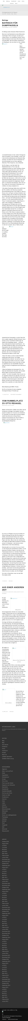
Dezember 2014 (6, 931)
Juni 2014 (4, 943)
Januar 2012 (5, 1001)
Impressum (5, 750)
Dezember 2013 (6, 955)
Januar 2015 (5, 929)
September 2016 (6, 889)
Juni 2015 (4, 919)
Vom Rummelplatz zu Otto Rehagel (12, 402)
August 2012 (5, 987)
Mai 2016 (4, 897)
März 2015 (4, 925)
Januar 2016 (5, 905)
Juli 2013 (4, 965)
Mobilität (4, 813)
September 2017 (6, 865)
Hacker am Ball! (6, 795)
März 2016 (4, 901)
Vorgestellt (4, 825)
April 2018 (4, 851)
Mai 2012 (4, 993)
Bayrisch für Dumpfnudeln (10, 24)
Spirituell (4, 821)
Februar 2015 (5, 927)
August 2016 (5, 891)
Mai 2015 (4, 921)
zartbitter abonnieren (7, 756)
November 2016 (6, 885)
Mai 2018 (4, 849)
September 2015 (6, 913)
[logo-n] (11, 7)
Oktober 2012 (5, 983)
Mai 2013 (4, 969)
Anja (12, 580)
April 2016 (4, 899)
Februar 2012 (5, 999)
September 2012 (6, 985)
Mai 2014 (4, 945)
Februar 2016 (5, 903)
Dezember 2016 (6, 883)
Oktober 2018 (5, 841)
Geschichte (4, 405)
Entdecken (4, 746)
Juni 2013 (4, 967)
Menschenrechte (6, 809)
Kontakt (4, 752)
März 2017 (4, 877)
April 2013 (4, 971)
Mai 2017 (4, 873)
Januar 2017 (5, 881)
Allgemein (4, 769)
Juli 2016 (4, 893)
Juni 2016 (4, 895)
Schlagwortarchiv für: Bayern (9, 12)
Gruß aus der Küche (7, 793)
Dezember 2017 (6, 859)
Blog (3, 740)
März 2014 (4, 949)
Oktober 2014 (5, 935)
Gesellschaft (13, 1)
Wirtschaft (4, 829)
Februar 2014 (5, 951)
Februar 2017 (5, 879)
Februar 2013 (5, 975)
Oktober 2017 (5, 863)
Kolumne (12, 3)
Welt (4, 1)
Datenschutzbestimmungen (13, 1019)
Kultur (23, 1)
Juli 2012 (4, 989)
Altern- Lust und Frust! (7, 771)
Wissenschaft (5, 831)
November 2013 (6, 957)
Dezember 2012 (6, 979)
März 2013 (4, 973)
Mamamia (4, 807)
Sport (16, 3)
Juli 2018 (4, 845)
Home (3, 748)
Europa (4, 779)
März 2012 (4, 997)
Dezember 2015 (6, 907)
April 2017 (4, 875)
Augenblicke (5, 591)
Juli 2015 (4, 917)
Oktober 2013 (5, 959)
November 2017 (6, 861)
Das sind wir (5, 744)
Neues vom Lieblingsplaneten (9, 815)
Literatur (15, 27)
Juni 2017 (4, 871)
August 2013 (5, 963)
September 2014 (6, 937)
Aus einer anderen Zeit (13, 588)
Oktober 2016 (5, 887)
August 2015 (5, 915)
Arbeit (3, 773)
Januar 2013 (5, 977)
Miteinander (5, 811)
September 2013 (6, 961)
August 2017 (5, 867)
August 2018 (5, 843)
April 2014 (4, 947)
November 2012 (6, 981)
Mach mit (4, 754)
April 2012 (4, 995)
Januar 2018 (5, 857)
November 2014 (6, 933)
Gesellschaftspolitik (7, 791)
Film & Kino (5, 781)
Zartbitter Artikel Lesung (8, 758)
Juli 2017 (4, 869)
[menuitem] (3, 1)
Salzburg (8, 1)
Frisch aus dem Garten (7, 783)
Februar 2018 (5, 855)
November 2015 (6, 909)
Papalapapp (5, 817)
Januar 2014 (5, 953)
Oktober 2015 (5, 911)
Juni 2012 (4, 991)
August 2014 (5, 939)
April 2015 (4, 923)
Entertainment (5, 27)
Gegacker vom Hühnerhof (8, 785)
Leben (19, 1)
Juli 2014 (4, 941)
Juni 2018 (4, 847)
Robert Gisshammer (16, 394)
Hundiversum (5, 797)
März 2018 (4, 853)
